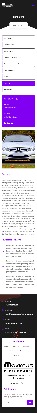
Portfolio (12, 351)
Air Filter (7, 77)
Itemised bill (8, 90)
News (22, 351)
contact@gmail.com (10, 117)
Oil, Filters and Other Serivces (13, 58)
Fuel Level (7, 83)
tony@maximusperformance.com (19, 314)
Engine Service (8, 51)
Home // (15, 25)
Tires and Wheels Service (12, 64)
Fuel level (21, 25)
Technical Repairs (9, 70)
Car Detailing (8, 38)
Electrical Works (9, 45)
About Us (15, 346)
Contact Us (8, 123)
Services (26, 346)
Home (6, 346)
